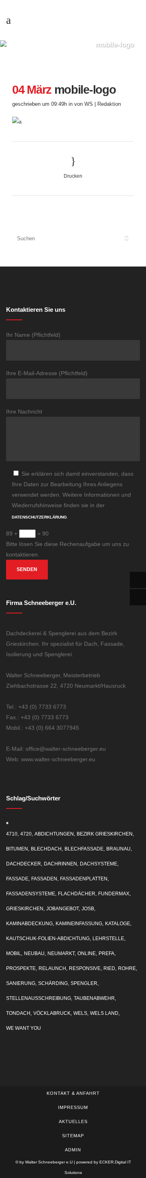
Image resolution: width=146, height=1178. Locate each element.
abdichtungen (54, 834)
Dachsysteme (98, 864)
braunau (118, 849)
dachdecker (23, 864)
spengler (84, 983)
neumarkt (61, 953)
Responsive (85, 968)
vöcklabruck (52, 1013)
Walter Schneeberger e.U (49, 1162)
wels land (104, 1013)
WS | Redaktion (102, 104)
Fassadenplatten (83, 879)
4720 (26, 834)
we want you (23, 1028)
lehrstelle (108, 938)
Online (86, 953)
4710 (11, 834)
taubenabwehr (94, 998)
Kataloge (117, 923)
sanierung (20, 983)
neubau (34, 953)
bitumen (17, 849)
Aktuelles (73, 1121)
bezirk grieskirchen (105, 834)
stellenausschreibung (38, 998)
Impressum (73, 1107)
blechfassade (83, 849)
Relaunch (52, 968)
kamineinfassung (79, 923)
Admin (73, 1149)
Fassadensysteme (30, 894)
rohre (127, 968)
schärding (53, 983)
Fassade (17, 879)
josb (88, 908)
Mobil (13, 953)
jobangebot (62, 908)
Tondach (18, 1013)
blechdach (46, 849)
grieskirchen (24, 908)
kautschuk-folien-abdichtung (48, 938)
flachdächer (76, 894)
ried (109, 968)
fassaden (44, 879)
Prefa (106, 953)
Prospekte (21, 968)
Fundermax (113, 894)
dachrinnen (60, 864)
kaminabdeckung (29, 923)
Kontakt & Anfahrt (73, 1093)
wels (80, 1013)
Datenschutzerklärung (39, 517)
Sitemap (73, 1135)
